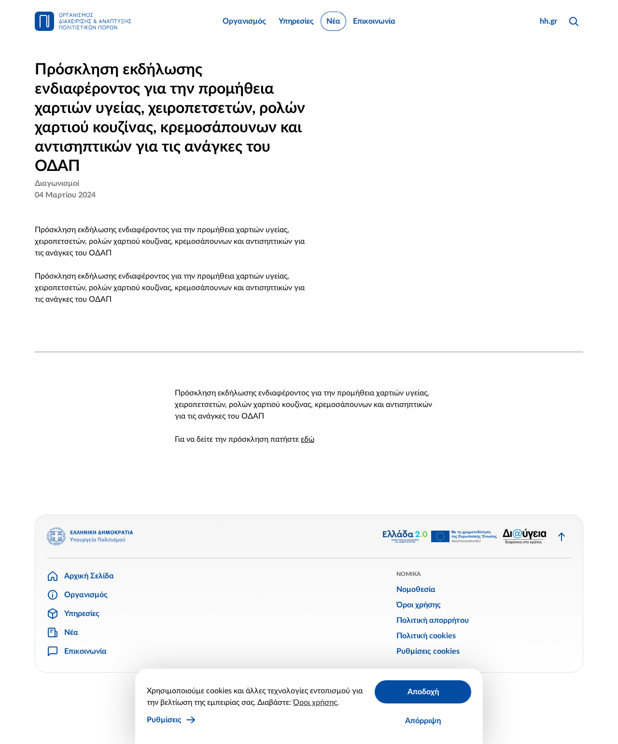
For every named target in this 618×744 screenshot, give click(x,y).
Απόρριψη (423, 721)
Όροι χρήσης (315, 702)
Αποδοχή (423, 692)
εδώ (307, 439)
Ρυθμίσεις (164, 720)
